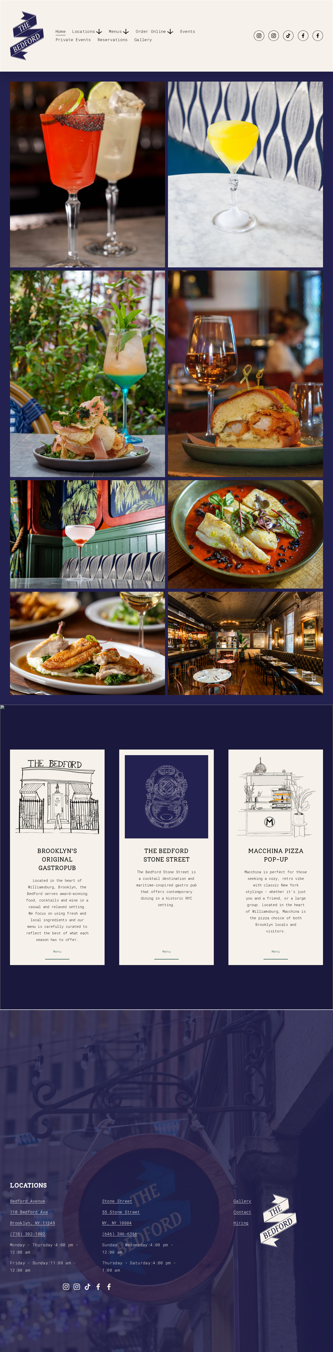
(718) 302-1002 (27, 1234)
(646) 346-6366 (119, 1234)
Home (61, 31)
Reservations (113, 39)
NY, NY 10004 (117, 1223)
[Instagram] (259, 35)
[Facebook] (303, 35)
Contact (242, 1212)
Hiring (241, 1223)
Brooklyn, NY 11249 (32, 1223)
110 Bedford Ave (29, 1212)
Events (187, 31)
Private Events (73, 39)
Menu (57, 951)
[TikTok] (288, 35)
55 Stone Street (121, 1212)
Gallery (143, 39)
